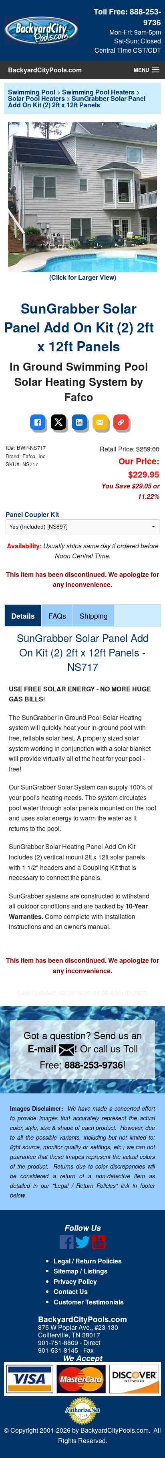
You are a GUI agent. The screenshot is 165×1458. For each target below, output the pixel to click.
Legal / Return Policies (88, 1260)
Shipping (94, 616)
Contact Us (71, 1291)
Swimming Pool (31, 91)
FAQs (57, 616)
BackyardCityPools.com (45, 69)
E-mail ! (52, 1048)
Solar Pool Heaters (36, 98)
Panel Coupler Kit (32, 514)
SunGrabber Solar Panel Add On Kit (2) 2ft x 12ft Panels (76, 101)
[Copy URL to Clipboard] (121, 422)
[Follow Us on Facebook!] (67, 1246)
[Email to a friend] (100, 422)
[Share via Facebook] (37, 422)
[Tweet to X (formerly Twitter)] (58, 422)
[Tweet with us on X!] (82, 1246)
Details (23, 616)
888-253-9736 (145, 17)
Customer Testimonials (89, 1301)
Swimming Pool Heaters (98, 91)
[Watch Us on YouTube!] (99, 1246)
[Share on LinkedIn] (79, 422)
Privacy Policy (75, 1281)
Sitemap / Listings (81, 1270)
